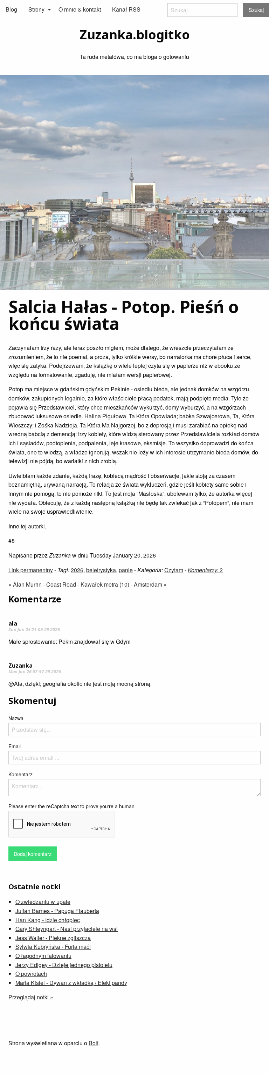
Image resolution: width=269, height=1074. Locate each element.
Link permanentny (30, 570)
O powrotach (31, 974)
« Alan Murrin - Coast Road (42, 584)
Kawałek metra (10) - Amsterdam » (124, 584)
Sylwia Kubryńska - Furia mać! (53, 947)
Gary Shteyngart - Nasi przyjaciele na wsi (66, 929)
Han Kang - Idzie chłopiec (47, 920)
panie (126, 570)
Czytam (173, 570)
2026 (77, 570)
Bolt (93, 1043)
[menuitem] (11, 9)
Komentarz (20, 774)
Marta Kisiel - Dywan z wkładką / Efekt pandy (71, 983)
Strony (36, 9)
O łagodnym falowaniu (43, 956)
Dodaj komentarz (32, 853)
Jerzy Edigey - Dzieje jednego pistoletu (63, 965)
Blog (11, 9)
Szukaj (256, 9)
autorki (36, 526)
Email (14, 746)
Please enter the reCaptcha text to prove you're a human (71, 806)
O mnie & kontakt (79, 9)
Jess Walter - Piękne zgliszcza (53, 938)
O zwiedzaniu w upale (42, 902)
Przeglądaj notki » (30, 997)
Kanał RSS (126, 9)
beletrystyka (101, 570)
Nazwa (15, 718)
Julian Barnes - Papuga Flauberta (57, 911)
